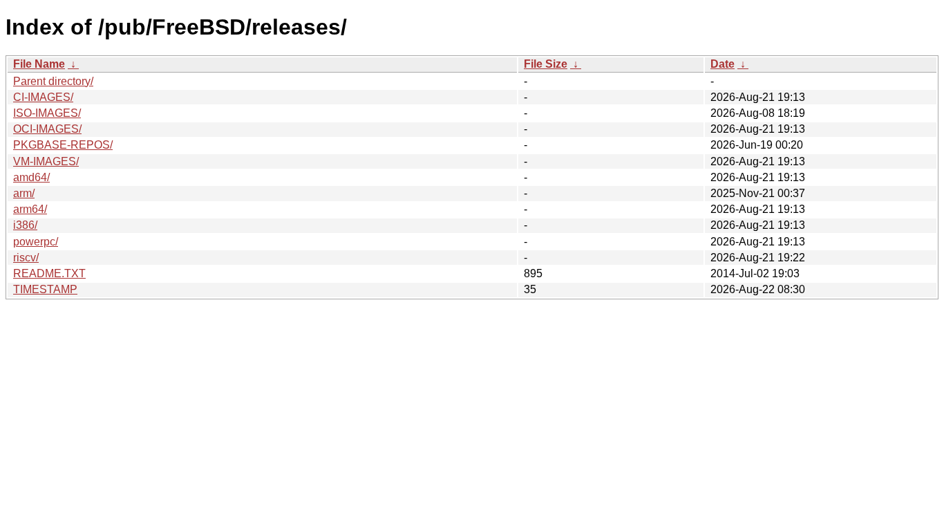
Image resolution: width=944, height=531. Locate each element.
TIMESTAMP (45, 289)
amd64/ (31, 177)
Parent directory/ (53, 81)
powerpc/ (35, 242)
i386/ (25, 225)
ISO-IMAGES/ (47, 113)
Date (722, 64)
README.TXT (49, 273)
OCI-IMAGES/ (47, 129)
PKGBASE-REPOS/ (63, 145)
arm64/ (30, 209)
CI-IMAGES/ (43, 97)
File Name (39, 64)
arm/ (24, 193)
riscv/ (26, 257)
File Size (545, 64)
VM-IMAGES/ (46, 161)
